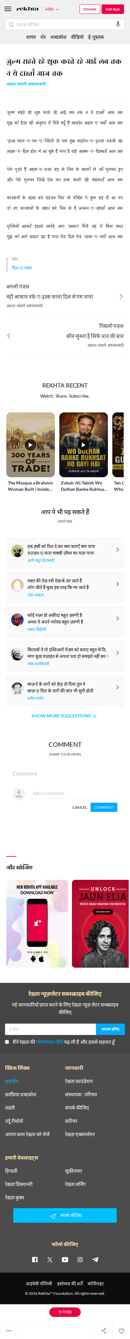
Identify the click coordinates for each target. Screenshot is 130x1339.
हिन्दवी (11, 1170)
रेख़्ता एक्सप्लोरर (80, 1134)
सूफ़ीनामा (73, 1170)
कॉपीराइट (96, 1283)
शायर (31, 37)
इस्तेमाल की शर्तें (70, 1283)
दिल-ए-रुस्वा (22, 268)
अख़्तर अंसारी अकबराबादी (26, 84)
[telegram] (95, 1259)
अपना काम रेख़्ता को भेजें (27, 1134)
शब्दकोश (58, 37)
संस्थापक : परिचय (81, 1094)
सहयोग (11, 1081)
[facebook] (35, 1259)
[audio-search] (118, 24)
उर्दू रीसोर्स (14, 1120)
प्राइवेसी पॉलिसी (39, 1283)
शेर (43, 37)
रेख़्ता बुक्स (14, 1197)
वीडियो (77, 37)
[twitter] (50, 1259)
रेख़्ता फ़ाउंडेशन (79, 1081)
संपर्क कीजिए (77, 1107)
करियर (71, 1120)
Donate (90, 9)
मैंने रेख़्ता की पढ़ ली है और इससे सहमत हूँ (64, 1042)
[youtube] (65, 1259)
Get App (113, 9)
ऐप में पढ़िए (65, 1312)
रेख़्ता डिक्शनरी (18, 1184)
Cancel (80, 807)
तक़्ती (10, 1107)
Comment (104, 807)
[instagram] (80, 1259)
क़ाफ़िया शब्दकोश (20, 1094)
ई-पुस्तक (96, 37)
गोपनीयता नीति (49, 1042)
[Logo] (27, 10)
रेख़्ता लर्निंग (75, 1184)
